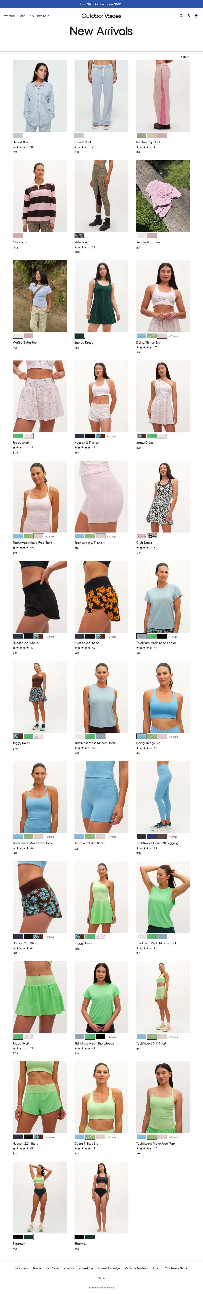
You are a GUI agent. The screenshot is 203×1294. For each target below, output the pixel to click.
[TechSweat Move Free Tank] (40, 497)
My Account (21, 1268)
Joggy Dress (145, 442)
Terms (101, 1278)
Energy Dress (84, 342)
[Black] (90, 436)
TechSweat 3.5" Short (89, 542)
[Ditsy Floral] (141, 536)
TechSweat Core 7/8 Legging (157, 843)
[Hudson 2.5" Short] (101, 396)
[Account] (189, 16)
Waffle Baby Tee (148, 242)
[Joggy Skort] (40, 396)
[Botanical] (80, 336)
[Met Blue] (80, 536)
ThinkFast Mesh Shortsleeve (156, 643)
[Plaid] (80, 235)
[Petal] (152, 536)
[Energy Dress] (101, 296)
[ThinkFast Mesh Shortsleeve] (163, 597)
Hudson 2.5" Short (87, 442)
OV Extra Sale (39, 16)
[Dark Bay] (162, 836)
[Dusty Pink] (152, 235)
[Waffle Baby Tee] (163, 196)
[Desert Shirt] (40, 96)
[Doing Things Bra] (163, 296)
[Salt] (18, 135)
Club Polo (20, 242)
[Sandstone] (152, 135)
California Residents (136, 1268)
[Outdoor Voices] (101, 16)
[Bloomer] (40, 1198)
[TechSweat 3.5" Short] (101, 497)
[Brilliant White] (80, 736)
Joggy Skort (21, 442)
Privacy (156, 1268)
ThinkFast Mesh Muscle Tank (95, 743)
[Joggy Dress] (163, 396)
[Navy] (80, 436)
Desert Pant (83, 142)
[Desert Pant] (101, 96)
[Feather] (162, 336)
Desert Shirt (21, 142)
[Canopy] (152, 336)
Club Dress (144, 542)
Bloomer (19, 1243)
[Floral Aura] (28, 436)
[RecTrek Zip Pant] (163, 96)
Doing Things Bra (148, 342)
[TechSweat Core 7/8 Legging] (163, 797)
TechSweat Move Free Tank (32, 542)
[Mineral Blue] (141, 336)
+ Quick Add (40, 125)
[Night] (141, 836)
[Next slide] (62, 96)
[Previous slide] (17, 96)
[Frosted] (141, 636)
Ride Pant (81, 242)
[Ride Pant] (101, 196)
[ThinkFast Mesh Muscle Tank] (101, 697)
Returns (37, 1268)
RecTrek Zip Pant (148, 142)
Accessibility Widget (109, 1268)
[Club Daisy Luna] (100, 436)
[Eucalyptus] (141, 135)
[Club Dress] (163, 497)
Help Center (52, 1268)
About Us (69, 1268)
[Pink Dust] (162, 135)
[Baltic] (152, 836)
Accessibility (86, 1268)
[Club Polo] (40, 196)
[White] (141, 235)
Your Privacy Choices (177, 1268)
